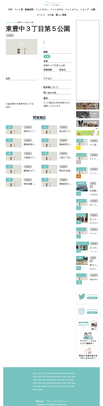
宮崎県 (72, 386)
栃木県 (72, 373)
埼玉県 (39, 376)
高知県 (44, 386)
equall (8, 22)
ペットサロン (42, 9)
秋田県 (54, 373)
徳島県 (74, 383)
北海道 (35, 373)
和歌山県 (44, 383)
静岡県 (49, 380)
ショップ (84, 9)
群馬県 (35, 376)
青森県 (39, 373)
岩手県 (44, 373)
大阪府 (72, 380)
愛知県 (54, 380)
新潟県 (60, 376)
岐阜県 (44, 380)
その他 (50, 14)
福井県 (74, 376)
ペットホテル (56, 9)
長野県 (39, 380)
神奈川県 (54, 376)
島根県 (55, 383)
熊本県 (63, 386)
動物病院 (29, 9)
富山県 (64, 376)
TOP (10, 9)
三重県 (58, 380)
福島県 (63, 373)
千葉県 (44, 376)
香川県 (35, 386)
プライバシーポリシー (56, 401)
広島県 (64, 383)
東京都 (49, 376)
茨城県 (68, 373)
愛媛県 (39, 386)
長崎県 (58, 386)
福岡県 (49, 386)
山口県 (69, 383)
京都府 (68, 380)
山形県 (58, 373)
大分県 (68, 386)
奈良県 (39, 383)
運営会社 (40, 401)
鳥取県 (50, 383)
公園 (93, 9)
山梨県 (35, 380)
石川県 (69, 376)
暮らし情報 (61, 14)
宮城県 (49, 373)
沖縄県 (41, 389)
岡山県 (60, 383)
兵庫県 (35, 383)
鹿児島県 (35, 389)
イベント (41, 14)
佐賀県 (54, 386)
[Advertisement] (87, 60)
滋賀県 (63, 380)
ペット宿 (18, 9)
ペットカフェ (71, 9)
